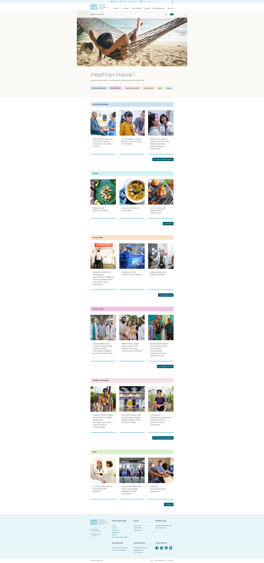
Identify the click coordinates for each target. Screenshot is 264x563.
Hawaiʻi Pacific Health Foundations (120, 547)
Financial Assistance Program (140, 547)
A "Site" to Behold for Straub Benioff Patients (102, 488)
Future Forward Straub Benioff (119, 550)
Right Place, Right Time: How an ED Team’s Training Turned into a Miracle (132, 347)
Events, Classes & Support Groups (119, 537)
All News (169, 504)
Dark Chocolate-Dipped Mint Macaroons (158, 210)
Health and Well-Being (99, 88)
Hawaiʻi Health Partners (160, 528)
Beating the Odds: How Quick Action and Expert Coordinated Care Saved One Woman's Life (159, 349)
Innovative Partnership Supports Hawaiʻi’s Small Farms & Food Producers (160, 420)
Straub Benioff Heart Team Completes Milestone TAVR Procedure (131, 490)
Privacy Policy (171, 560)
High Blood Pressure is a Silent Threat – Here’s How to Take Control (102, 142)
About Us (114, 535)
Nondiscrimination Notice (160, 560)
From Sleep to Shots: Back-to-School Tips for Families (131, 141)
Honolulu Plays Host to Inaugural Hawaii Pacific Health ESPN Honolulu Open (131, 418)
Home (151, 560)
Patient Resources (116, 532)
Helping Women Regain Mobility (158, 273)
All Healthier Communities (163, 438)
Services (114, 525)
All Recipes (168, 223)
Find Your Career (137, 525)
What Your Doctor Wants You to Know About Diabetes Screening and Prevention (159, 144)
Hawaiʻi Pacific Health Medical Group (163, 525)
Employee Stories (138, 530)
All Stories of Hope (165, 366)
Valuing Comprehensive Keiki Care (158, 488)
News (160, 88)
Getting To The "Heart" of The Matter (132, 273)
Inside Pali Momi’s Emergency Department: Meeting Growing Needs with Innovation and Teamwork (103, 278)
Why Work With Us (138, 528)
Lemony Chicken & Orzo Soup (130, 209)
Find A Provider (115, 530)
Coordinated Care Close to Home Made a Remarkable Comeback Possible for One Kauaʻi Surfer (103, 348)
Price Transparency (138, 552)
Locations (114, 528)
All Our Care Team (166, 295)
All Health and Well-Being (163, 159)
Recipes (169, 88)
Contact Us (94, 536)
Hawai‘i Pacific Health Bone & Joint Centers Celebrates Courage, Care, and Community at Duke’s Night (103, 421)
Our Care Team (148, 88)
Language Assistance (138, 550)
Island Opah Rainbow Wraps (100, 209)
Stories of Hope (115, 88)
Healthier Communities (132, 88)
